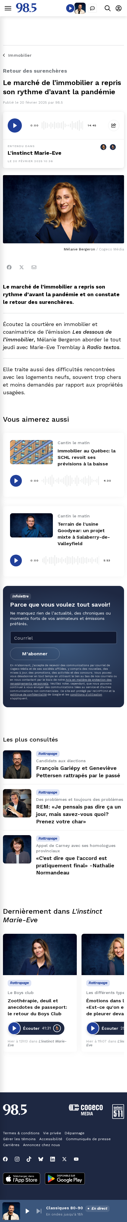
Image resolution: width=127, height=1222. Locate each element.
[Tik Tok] (29, 1159)
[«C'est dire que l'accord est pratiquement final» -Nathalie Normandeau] (17, 849)
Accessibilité (50, 1139)
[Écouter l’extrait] (15, 125)
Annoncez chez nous (41, 1145)
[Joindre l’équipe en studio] (92, 8)
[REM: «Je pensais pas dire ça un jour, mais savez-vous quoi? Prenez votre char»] (17, 803)
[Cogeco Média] (86, 1114)
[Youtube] (76, 1159)
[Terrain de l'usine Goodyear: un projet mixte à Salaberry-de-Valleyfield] (31, 525)
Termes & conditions (21, 1133)
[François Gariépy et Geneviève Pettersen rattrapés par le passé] (17, 764)
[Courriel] (34, 267)
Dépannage (74, 1133)
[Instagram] (17, 1159)
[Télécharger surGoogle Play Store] (65, 1179)
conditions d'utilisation (86, 694)
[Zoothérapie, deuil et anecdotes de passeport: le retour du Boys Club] (40, 954)
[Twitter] (21, 267)
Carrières (11, 1145)
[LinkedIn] (52, 1159)
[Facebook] (9, 267)
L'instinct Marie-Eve (34, 153)
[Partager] (113, 125)
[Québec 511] (118, 1117)
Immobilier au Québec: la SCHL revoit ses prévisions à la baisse (86, 457)
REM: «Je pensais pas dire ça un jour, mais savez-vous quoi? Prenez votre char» (78, 814)
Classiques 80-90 (64, 1207)
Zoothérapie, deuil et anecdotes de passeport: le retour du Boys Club (37, 1007)
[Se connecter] (118, 8)
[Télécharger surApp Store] (21, 1179)
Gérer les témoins (19, 1139)
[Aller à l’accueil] (26, 11)
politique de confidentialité (28, 694)
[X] (64, 1159)
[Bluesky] (40, 1159)
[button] (27, 1211)
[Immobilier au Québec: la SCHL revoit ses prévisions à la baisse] (31, 452)
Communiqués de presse (88, 1139)
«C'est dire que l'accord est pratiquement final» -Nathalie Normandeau (75, 865)
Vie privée (52, 1133)
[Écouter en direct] (70, 8)
